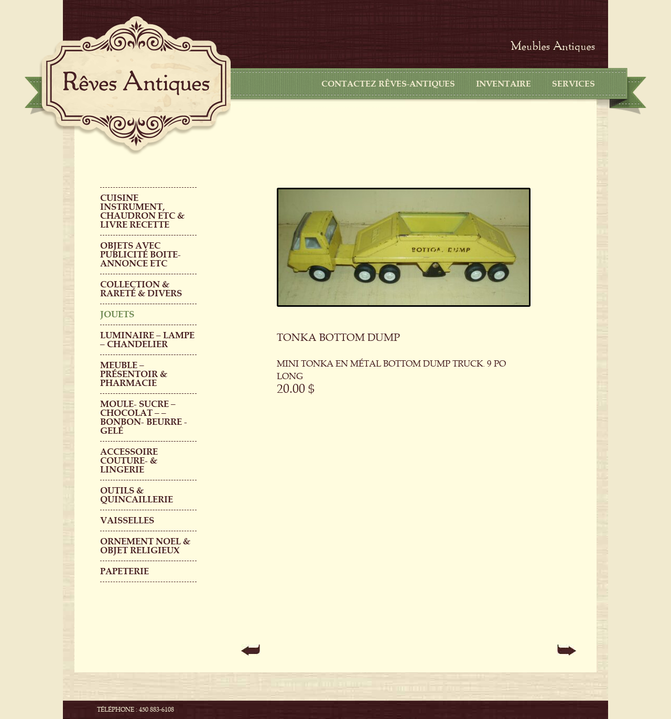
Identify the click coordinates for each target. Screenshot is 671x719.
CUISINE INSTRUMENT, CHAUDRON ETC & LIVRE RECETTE (142, 211)
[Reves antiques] (136, 83)
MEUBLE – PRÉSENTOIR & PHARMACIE (133, 374)
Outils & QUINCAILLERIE (136, 495)
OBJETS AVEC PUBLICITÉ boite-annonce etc (140, 254)
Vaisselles (127, 520)
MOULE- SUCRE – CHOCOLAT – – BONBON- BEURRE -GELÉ (143, 417)
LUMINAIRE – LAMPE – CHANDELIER (147, 340)
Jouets (117, 314)
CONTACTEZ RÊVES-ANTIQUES (388, 84)
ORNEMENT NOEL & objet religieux (145, 546)
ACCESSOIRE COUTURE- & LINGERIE (129, 460)
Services (573, 84)
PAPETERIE (124, 571)
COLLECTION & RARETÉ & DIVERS (141, 289)
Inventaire (503, 84)
